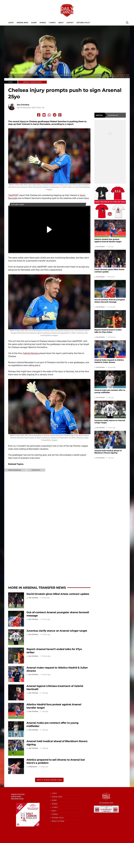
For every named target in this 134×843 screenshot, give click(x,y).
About (61, 22)
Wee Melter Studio (17, 798)
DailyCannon (33, 766)
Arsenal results (16, 796)
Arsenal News (22, 22)
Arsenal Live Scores (17, 794)
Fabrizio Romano (31, 353)
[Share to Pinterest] (60, 115)
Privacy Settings (58, 821)
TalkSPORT (13, 195)
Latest (11, 22)
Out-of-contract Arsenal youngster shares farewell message (109, 301)
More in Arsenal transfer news (37, 587)
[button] (127, 22)
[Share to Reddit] (54, 115)
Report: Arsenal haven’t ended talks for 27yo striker (107, 331)
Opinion (43, 22)
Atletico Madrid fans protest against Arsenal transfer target (107, 240)
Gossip (34, 22)
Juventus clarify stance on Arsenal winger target (56, 630)
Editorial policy (83, 22)
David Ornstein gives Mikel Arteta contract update (57, 593)
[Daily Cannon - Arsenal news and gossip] (67, 10)
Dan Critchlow (23, 105)
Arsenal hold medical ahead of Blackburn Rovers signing (108, 451)
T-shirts (52, 22)
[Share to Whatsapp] (49, 115)
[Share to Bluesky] (44, 115)
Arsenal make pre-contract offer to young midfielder (109, 391)
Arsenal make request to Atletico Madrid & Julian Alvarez (109, 361)
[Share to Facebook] (39, 115)
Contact (70, 22)
